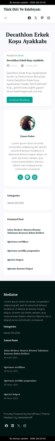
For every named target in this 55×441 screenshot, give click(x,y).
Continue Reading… (21, 100)
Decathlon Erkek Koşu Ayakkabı (25, 60)
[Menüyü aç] (5, 18)
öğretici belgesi (15, 259)
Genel (21, 55)
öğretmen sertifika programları (23, 250)
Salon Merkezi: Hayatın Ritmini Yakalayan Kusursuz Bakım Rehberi (25, 231)
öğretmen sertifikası (17, 241)
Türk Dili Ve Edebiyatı (22, 9)
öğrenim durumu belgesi (20, 268)
